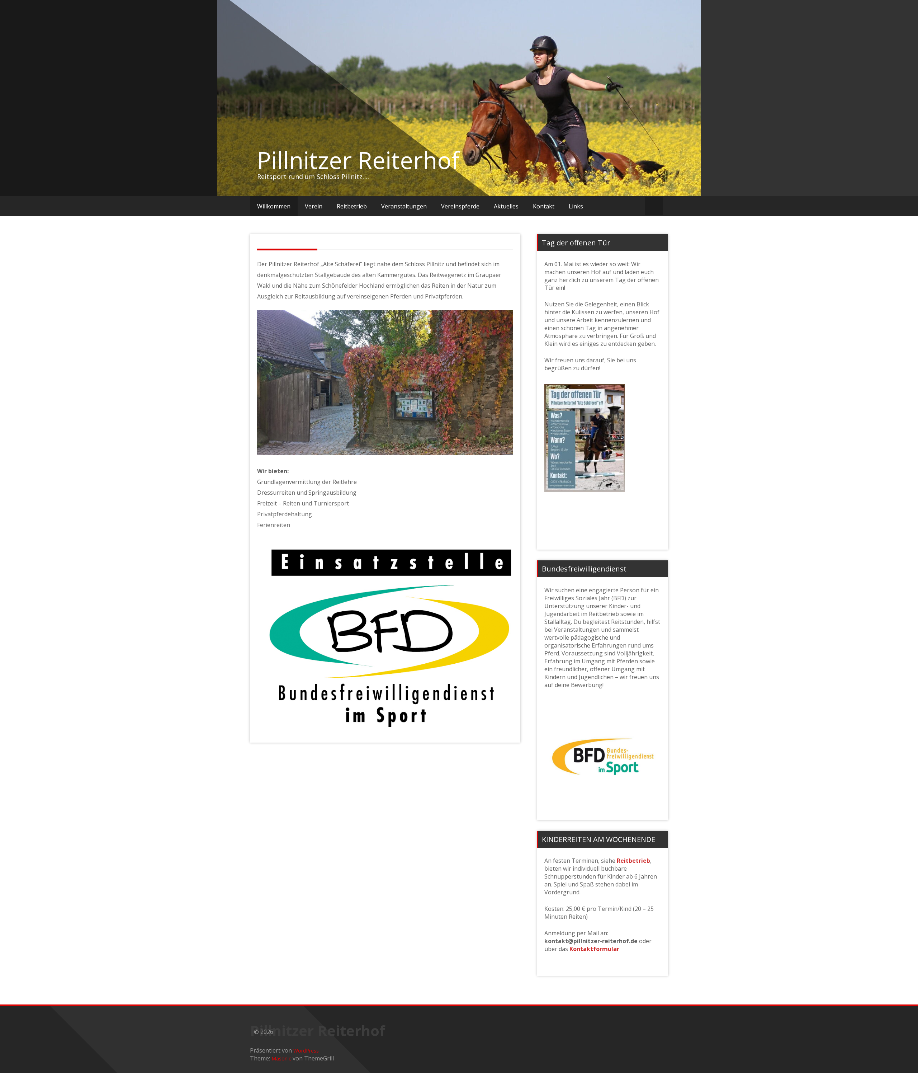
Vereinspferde (460, 206)
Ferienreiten (273, 525)
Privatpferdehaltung (284, 514)
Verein (313, 206)
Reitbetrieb (352, 206)
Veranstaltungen (404, 206)
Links (576, 206)
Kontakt (543, 206)
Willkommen (273, 206)
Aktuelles (506, 206)
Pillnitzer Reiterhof (358, 160)
